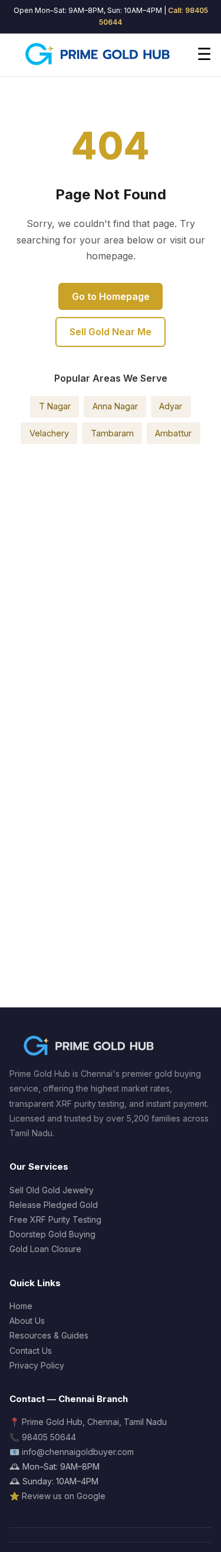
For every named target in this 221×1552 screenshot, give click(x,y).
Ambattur (173, 433)
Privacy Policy (36, 1365)
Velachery (49, 433)
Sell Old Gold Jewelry (51, 1190)
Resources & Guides (48, 1335)
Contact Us (30, 1351)
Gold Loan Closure (45, 1249)
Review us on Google (63, 1496)
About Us (27, 1321)
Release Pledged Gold (53, 1205)
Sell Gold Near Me (110, 332)
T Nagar (55, 406)
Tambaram (112, 433)
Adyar (170, 406)
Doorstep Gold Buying (52, 1234)
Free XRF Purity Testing (55, 1219)
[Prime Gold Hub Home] (98, 54)
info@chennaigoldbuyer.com (78, 1452)
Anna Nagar (115, 406)
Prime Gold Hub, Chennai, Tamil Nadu (94, 1422)
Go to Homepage (111, 296)
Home (20, 1306)
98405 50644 (49, 1437)
